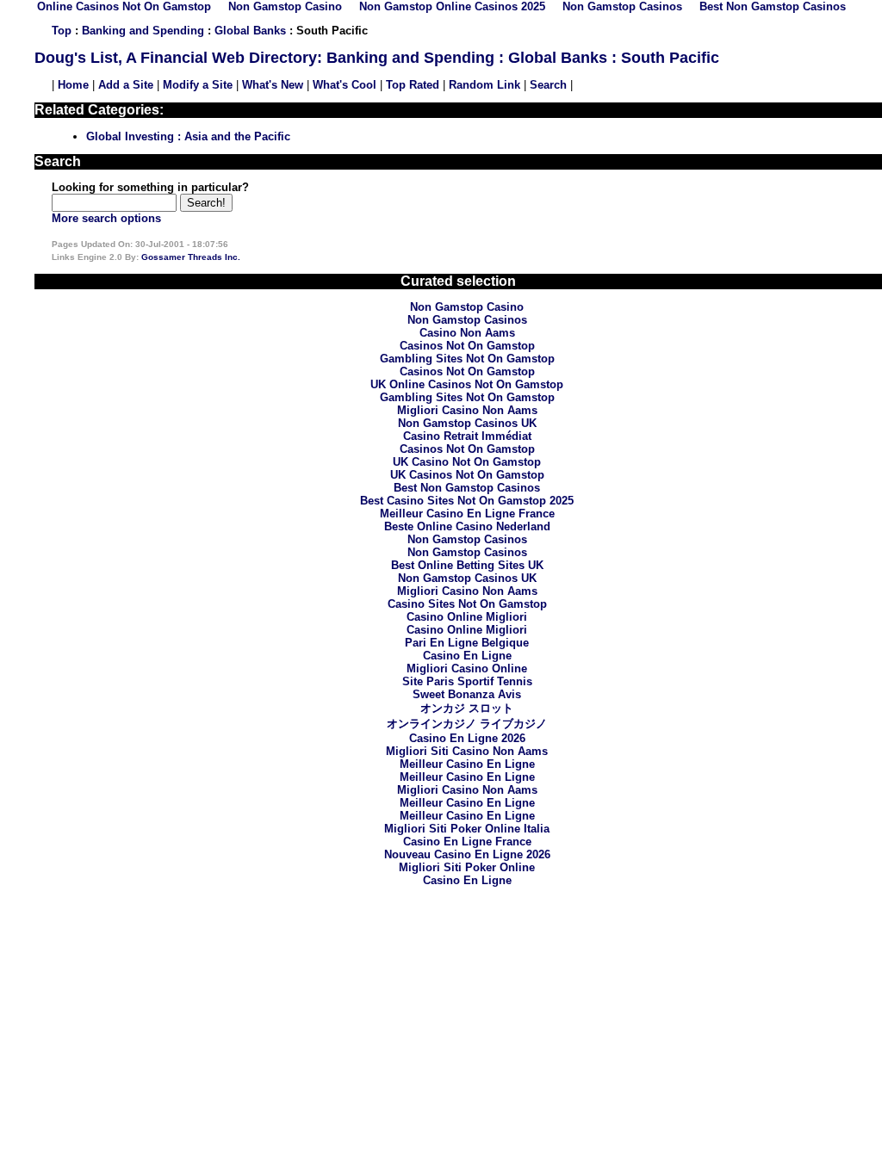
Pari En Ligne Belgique (467, 642)
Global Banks (250, 30)
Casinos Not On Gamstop (467, 345)
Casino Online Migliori (467, 616)
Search (548, 84)
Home (73, 84)
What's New (272, 84)
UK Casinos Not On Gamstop (467, 474)
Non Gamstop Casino (467, 306)
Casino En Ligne (467, 655)
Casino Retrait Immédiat (467, 436)
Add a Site (125, 84)
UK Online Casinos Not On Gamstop (466, 384)
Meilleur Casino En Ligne (467, 764)
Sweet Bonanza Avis (467, 694)
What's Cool (344, 84)
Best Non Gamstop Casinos (467, 487)
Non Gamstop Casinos (467, 319)
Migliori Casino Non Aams (467, 410)
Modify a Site (198, 84)
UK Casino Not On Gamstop (467, 461)
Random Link (484, 84)
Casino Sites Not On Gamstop (467, 603)
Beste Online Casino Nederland (467, 526)
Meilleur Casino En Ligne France (467, 513)
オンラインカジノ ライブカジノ (467, 723)
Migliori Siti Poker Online (467, 867)
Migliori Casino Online (467, 668)
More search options (106, 218)
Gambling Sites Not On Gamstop (467, 358)
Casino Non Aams (467, 332)
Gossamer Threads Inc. (190, 257)
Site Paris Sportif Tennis (467, 681)
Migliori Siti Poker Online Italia (467, 828)
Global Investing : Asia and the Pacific (188, 136)
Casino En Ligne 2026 (467, 738)
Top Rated (412, 84)
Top (61, 30)
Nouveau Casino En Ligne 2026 (467, 854)
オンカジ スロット (466, 708)
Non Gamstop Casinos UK (467, 423)
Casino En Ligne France (467, 841)
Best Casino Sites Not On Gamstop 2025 (467, 500)
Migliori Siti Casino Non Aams (467, 751)
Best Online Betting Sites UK (467, 565)
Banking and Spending (143, 30)
